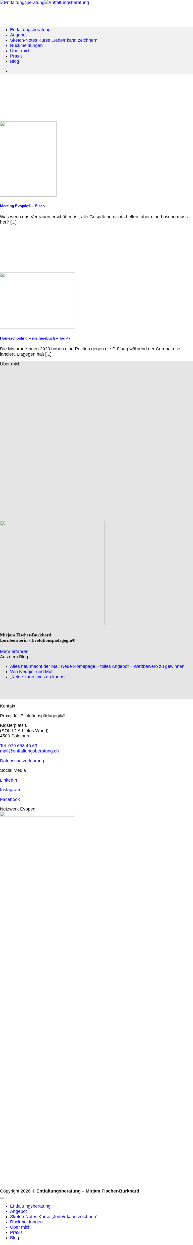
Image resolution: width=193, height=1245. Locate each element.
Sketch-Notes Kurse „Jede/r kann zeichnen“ (54, 40)
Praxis (16, 56)
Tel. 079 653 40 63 (18, 745)
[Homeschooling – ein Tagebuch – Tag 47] (37, 327)
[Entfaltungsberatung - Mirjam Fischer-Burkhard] (44, 2)
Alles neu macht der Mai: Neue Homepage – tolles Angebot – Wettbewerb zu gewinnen (97, 666)
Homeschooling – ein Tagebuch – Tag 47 (35, 338)
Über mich (20, 50)
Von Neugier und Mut (31, 671)
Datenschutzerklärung (22, 760)
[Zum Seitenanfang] (2, 1198)
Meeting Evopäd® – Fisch (22, 206)
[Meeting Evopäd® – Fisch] (28, 195)
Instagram (10, 789)
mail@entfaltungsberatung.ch (29, 750)
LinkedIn (8, 780)
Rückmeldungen (26, 45)
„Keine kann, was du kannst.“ (39, 676)
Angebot (18, 34)
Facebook (10, 799)
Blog (14, 61)
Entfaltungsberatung (30, 29)
